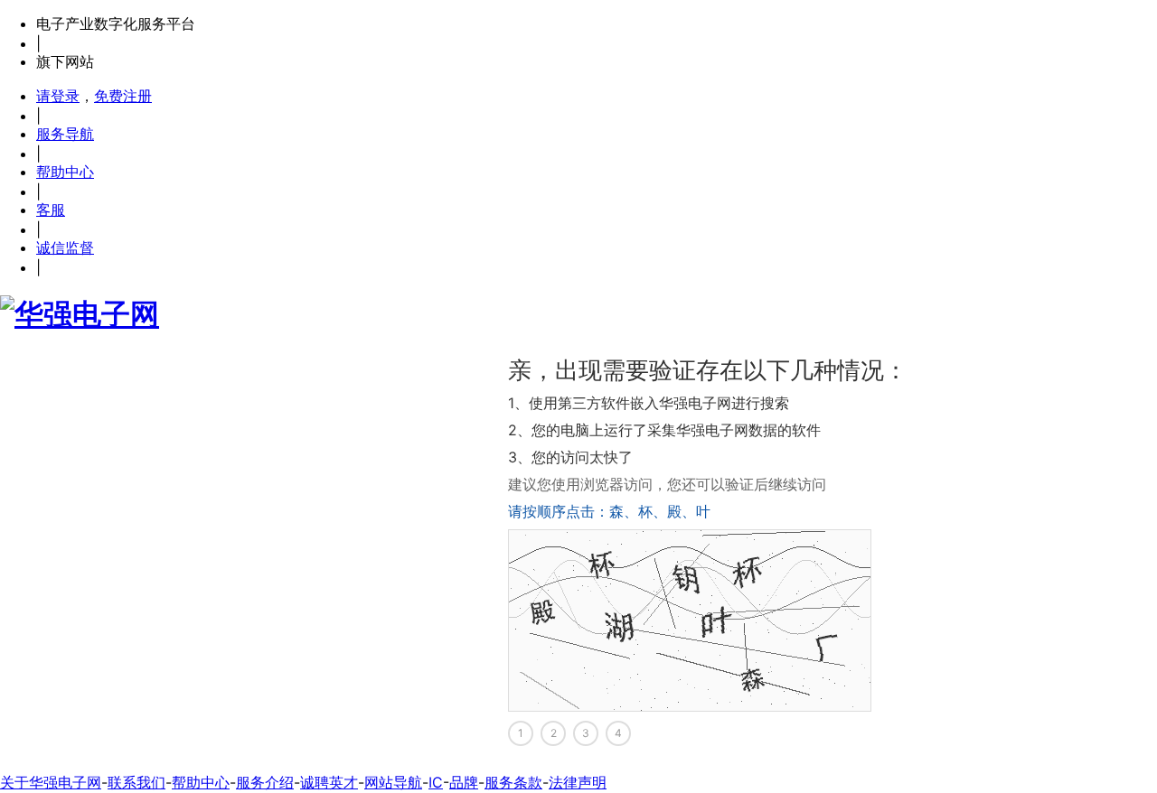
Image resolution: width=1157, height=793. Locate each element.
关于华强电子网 (50, 782)
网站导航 (393, 782)
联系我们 (136, 782)
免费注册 (123, 96)
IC (435, 782)
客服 (50, 210)
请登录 (58, 96)
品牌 (463, 782)
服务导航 (65, 134)
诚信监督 (65, 247)
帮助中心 (65, 172)
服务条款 (513, 782)
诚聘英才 (329, 782)
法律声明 (578, 782)
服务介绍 (265, 782)
